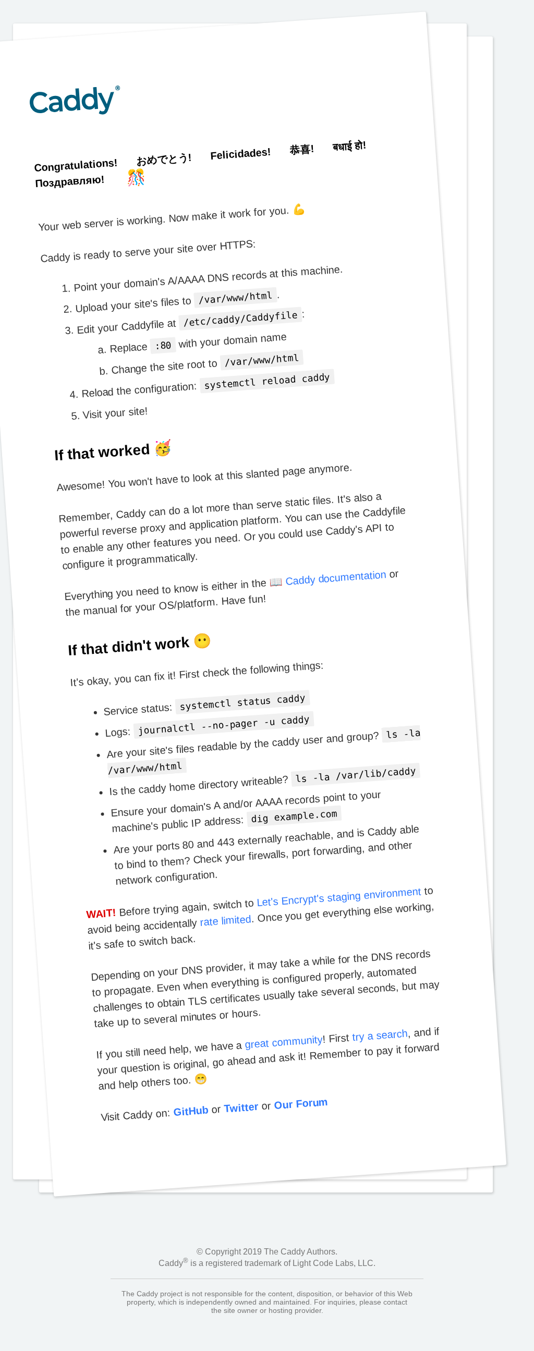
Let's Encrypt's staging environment (338, 896)
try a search (380, 1035)
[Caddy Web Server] (79, 152)
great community (284, 1041)
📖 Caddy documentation (327, 578)
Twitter (241, 1108)
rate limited (225, 920)
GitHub (191, 1111)
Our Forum (300, 1103)
